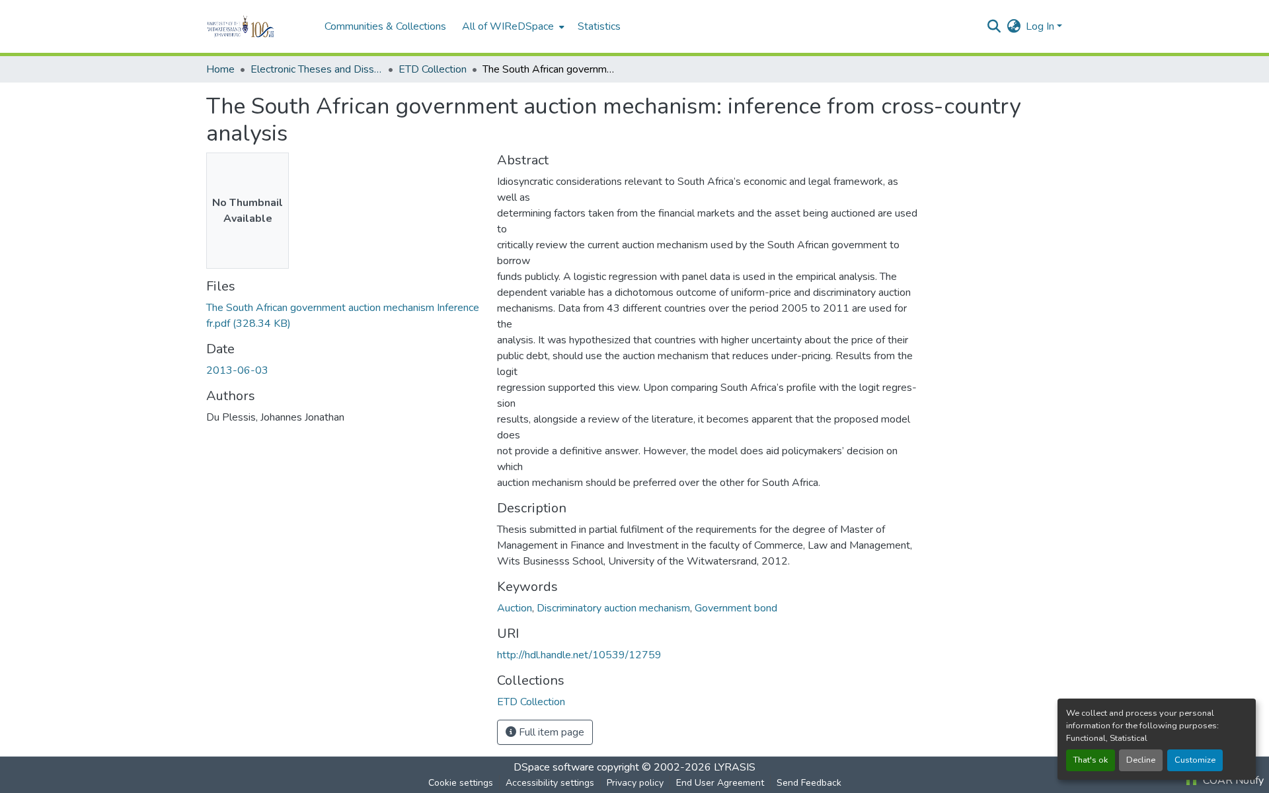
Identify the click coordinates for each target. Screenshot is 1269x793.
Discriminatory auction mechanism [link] (613, 608)
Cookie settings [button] (460, 782)
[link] (343, 315)
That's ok (1090, 760)
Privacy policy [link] (635, 782)
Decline (1140, 760)
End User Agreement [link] (720, 782)
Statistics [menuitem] (599, 26)
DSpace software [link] (554, 767)
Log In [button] (1041, 26)
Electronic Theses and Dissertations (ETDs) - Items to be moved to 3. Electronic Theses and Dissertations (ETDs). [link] (316, 69)
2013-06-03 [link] (237, 370)
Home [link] (220, 69)
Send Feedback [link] (809, 782)
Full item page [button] (550, 732)
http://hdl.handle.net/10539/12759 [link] (579, 655)
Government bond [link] (736, 608)
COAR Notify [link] (1232, 780)
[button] (258, 26)
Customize (1194, 760)
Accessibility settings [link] (550, 782)
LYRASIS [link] (734, 767)
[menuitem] (511, 26)
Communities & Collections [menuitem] (385, 26)
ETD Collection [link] (433, 69)
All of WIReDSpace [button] (508, 26)
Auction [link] (514, 608)
